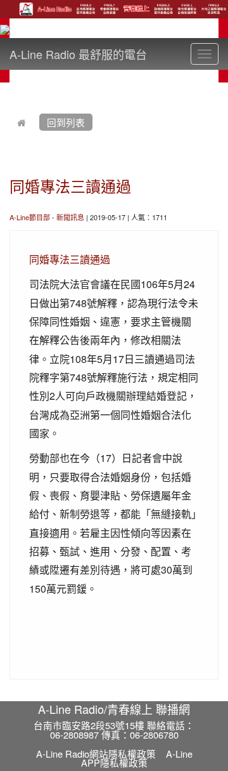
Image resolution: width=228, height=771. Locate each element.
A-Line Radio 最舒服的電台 (78, 54)
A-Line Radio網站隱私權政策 (96, 753)
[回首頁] (22, 122)
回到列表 (66, 122)
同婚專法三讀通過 (70, 186)
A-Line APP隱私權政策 (137, 758)
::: (12, 90)
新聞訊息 (70, 217)
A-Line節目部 (30, 217)
